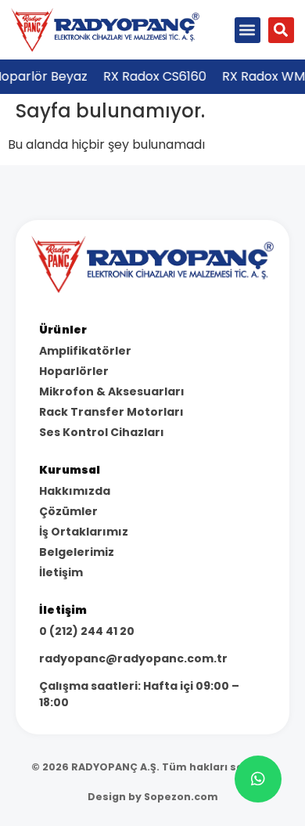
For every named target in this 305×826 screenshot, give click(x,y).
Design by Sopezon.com (153, 796)
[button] (247, 30)
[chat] (258, 779)
